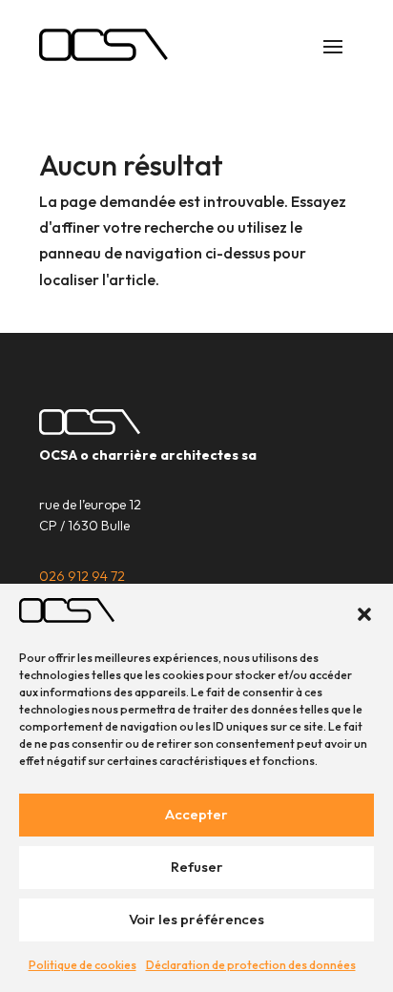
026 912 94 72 (82, 576)
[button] (364, 614)
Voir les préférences (196, 919)
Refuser (197, 867)
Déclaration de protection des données (251, 965)
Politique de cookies (82, 965)
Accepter (196, 814)
